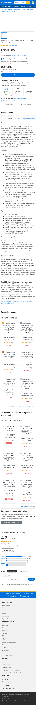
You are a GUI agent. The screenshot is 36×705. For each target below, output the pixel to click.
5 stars (3, 556)
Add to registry (27, 104)
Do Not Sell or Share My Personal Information (15, 673)
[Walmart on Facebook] (3, 689)
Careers (4, 608)
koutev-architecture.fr (20, 59)
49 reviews (15, 45)
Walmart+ (5, 633)
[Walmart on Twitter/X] (7, 689)
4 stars (3, 558)
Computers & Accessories (28, 118)
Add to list (10, 104)
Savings (23, 6)
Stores (4, 628)
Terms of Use (5, 662)
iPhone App (5, 679)
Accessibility (5, 650)
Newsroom (5, 611)
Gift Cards (5, 636)
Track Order (13, 596)
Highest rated (23, 571)
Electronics (17, 118)
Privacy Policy (6, 665)
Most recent (11, 571)
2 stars (3, 563)
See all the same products (27, 506)
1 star (3, 565)
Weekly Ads (25, 596)
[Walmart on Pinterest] (14, 689)
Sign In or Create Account (13, 593)
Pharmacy (5, 645)
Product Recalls (6, 653)
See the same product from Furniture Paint (22, 407)
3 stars (3, 560)
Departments (8, 6)
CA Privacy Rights (7, 667)
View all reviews (8, 550)
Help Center (29, 593)
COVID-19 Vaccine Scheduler (10, 642)
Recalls (4, 647)
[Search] (28, 2)
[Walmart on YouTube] (10, 689)
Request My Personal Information (11, 670)
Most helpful (6, 575)
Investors (4, 613)
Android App (5, 682)
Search (31, 579)
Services (16, 6)
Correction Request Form (11, 522)
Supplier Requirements (8, 619)
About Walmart (6, 605)
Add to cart (18, 75)
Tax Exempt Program (8, 655)
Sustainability (5, 616)
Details (16, 101)
